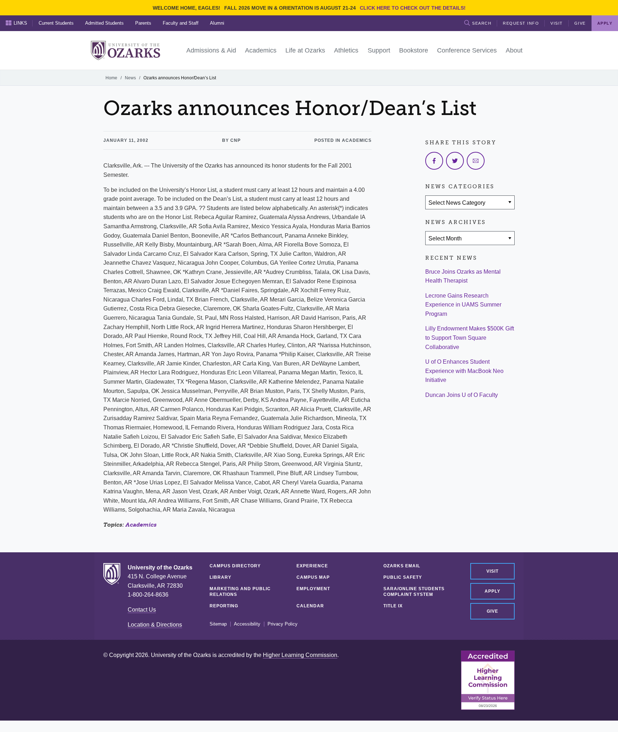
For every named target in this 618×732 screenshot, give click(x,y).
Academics (141, 524)
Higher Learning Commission (300, 655)
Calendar (310, 605)
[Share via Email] (476, 161)
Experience (312, 565)
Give (580, 23)
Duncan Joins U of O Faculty (461, 395)
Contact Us (142, 610)
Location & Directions (155, 625)
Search (481, 23)
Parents (143, 23)
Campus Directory (235, 565)
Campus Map (313, 577)
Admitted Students (104, 23)
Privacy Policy (283, 624)
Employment (313, 588)
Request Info (521, 23)
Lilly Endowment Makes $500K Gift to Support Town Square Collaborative (469, 337)
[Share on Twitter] (455, 161)
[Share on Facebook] (434, 161)
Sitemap (218, 624)
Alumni (217, 23)
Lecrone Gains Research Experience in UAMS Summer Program (463, 305)
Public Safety (402, 577)
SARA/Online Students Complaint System (414, 591)
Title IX (393, 605)
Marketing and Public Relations (240, 591)
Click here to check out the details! (413, 8)
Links (20, 23)
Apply (492, 591)
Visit (556, 23)
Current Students (56, 23)
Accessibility (247, 624)
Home (111, 77)
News (130, 77)
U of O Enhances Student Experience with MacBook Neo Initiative (464, 371)
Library (220, 577)
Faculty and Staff (180, 23)
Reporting (224, 605)
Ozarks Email (401, 565)
